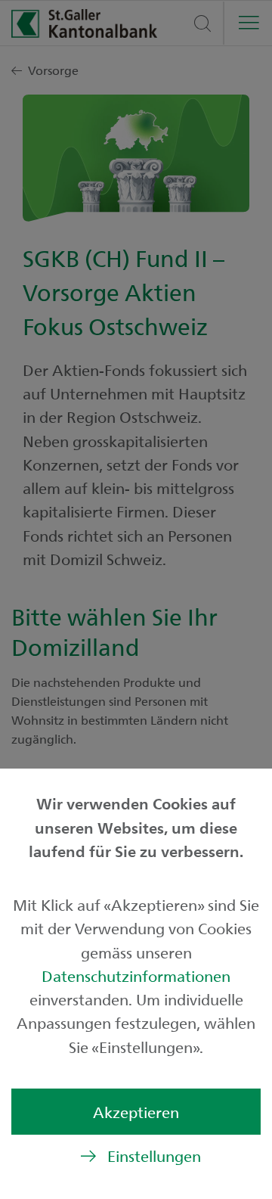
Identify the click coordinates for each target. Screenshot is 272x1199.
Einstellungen (154, 1155)
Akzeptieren (136, 1111)
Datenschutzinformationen (136, 975)
